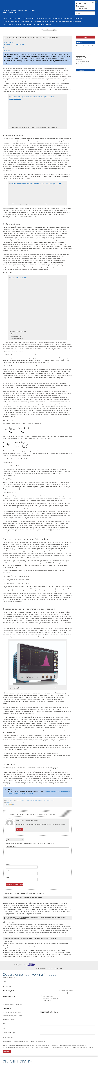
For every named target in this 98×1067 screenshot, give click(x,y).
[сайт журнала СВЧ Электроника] (80, 964)
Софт (23, 24)
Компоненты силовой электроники (28, 18)
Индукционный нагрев (11, 21)
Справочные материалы (42, 24)
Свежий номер (82, 3)
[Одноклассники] (10, 804)
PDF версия (6, 50)
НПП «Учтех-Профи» (80, 56)
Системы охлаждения (74, 18)
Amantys (81, 45)
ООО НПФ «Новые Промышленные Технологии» (84, 58)
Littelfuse (84, 50)
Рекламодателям (22, 10)
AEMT (77, 45)
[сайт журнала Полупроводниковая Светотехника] (66, 964)
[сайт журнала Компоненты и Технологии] (53, 964)
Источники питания (59, 18)
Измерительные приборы (52, 21)
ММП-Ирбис (88, 54)
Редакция (13, 10)
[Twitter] (8, 804)
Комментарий (11, 846)
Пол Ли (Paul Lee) (8, 42)
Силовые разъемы (9, 18)
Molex (81, 52)
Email (8, 871)
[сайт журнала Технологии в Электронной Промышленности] (42, 964)
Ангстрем (85, 52)
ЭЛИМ (87, 61)
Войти (5, 12)
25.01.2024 (9, 800)
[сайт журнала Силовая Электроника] (29, 964)
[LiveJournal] (14, 804)
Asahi (92, 45)
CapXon (82, 48)
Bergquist (78, 48)
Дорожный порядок (80, 54)
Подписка (81, 6)
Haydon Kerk (79, 50)
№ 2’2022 (5, 47)
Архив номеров (82, 8)
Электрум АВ (79, 63)
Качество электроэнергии (12, 24)
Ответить (20, 830)
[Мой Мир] (12, 804)
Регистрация (12, 12)
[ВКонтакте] (6, 804)
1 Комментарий (11, 802)
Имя (8, 864)
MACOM (89, 50)
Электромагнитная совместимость (31, 21)
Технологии (29, 24)
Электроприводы (46, 18)
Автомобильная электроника (71, 21)
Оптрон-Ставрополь (80, 61)
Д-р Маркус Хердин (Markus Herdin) (13, 44)
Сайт (7, 877)
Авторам (6, 10)
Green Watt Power (89, 48)
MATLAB (77, 52)
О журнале (31, 10)
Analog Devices (86, 45)
